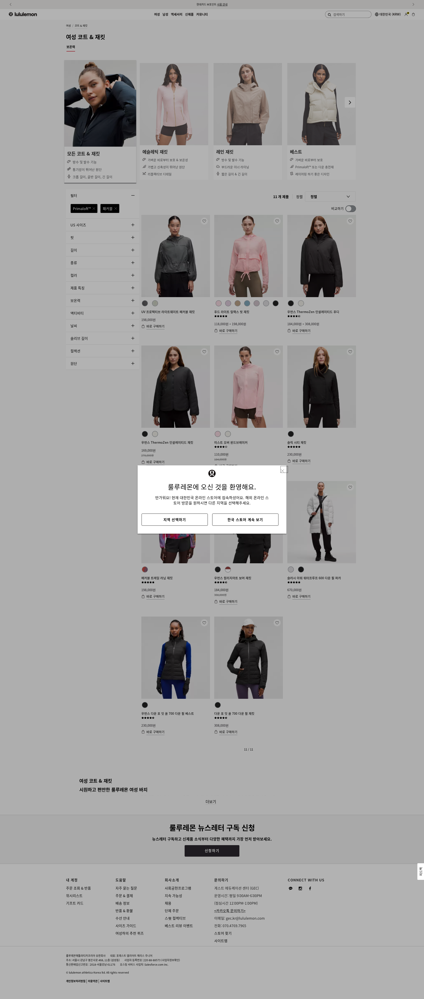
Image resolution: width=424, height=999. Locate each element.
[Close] (284, 469)
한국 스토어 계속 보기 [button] (245, 519)
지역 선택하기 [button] (174, 519)
